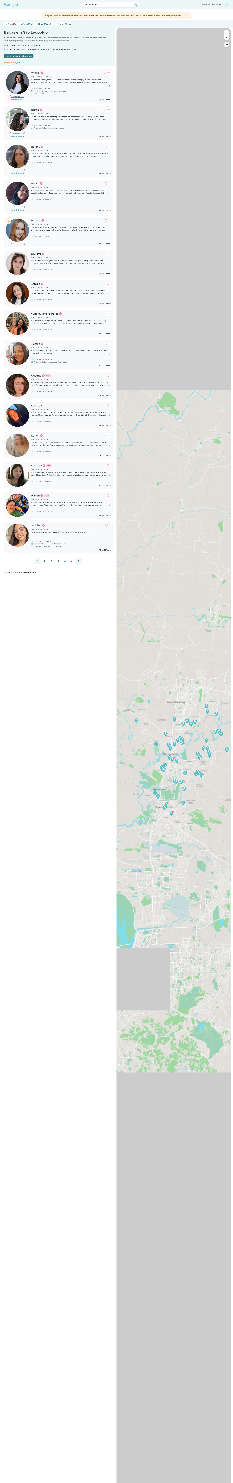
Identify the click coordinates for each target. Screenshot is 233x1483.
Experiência (28, 24)
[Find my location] (226, 44)
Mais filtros (65, 24)
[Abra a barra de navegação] (227, 4)
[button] (185, 773)
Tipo (11, 24)
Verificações (46, 24)
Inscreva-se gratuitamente (18, 56)
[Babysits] (11, 5)
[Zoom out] (226, 37)
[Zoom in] (226, 32)
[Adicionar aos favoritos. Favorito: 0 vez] (108, 284)
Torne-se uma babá (211, 5)
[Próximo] (78, 561)
